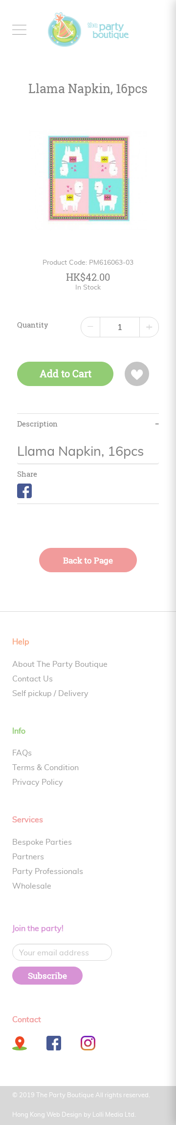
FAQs (22, 753)
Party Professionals (47, 871)
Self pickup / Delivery (50, 694)
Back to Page (88, 560)
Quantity (32, 325)
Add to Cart (65, 373)
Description (37, 424)
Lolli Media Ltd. (114, 1115)
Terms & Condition (45, 768)
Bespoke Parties (42, 842)
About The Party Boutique (60, 664)
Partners (28, 857)
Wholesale (31, 886)
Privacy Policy (37, 782)
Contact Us (32, 679)
